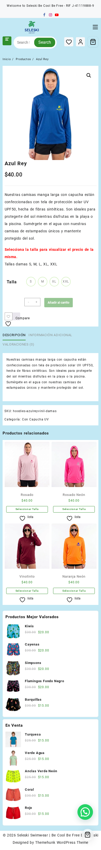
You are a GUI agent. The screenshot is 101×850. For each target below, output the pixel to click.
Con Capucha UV (35, 419)
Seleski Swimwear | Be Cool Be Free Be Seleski (57, 835)
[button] (88, 75)
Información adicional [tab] (50, 335)
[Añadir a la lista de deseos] (8, 316)
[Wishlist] (68, 41)
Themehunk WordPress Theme (61, 842)
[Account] (80, 41)
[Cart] (93, 42)
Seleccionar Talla (27, 509)
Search (44, 42)
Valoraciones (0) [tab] (18, 344)
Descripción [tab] (14, 335)
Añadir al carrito (58, 302)
